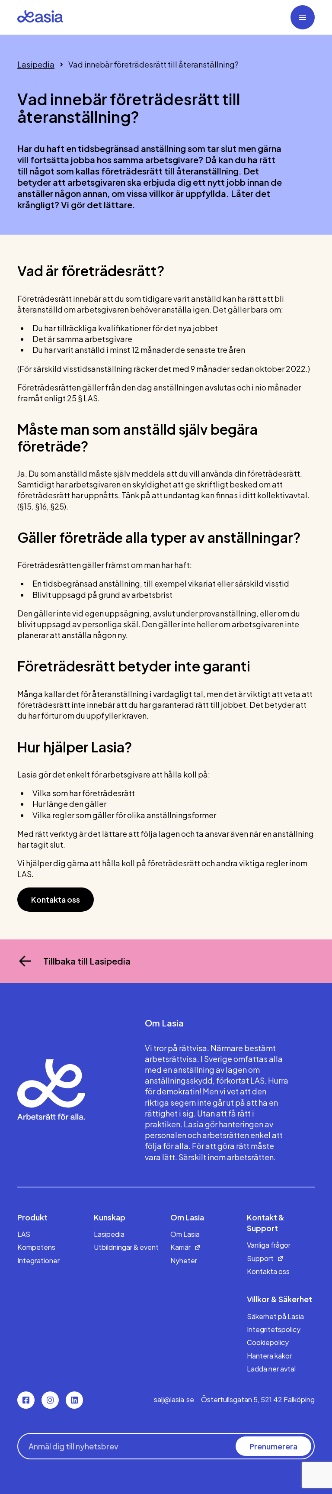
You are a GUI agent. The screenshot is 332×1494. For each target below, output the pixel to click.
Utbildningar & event (126, 1247)
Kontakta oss (55, 899)
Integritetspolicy (273, 1329)
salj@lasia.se (174, 1399)
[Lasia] (40, 17)
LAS (23, 1234)
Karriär (180, 1247)
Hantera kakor (269, 1355)
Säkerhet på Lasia (275, 1316)
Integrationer (38, 1260)
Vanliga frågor (268, 1244)
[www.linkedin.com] (74, 1400)
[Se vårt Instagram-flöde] (50, 1400)
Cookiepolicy (268, 1342)
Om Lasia (185, 1234)
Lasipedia (35, 64)
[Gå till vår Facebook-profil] (26, 1400)
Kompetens (36, 1247)
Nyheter (183, 1260)
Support (260, 1258)
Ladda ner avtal (271, 1368)
